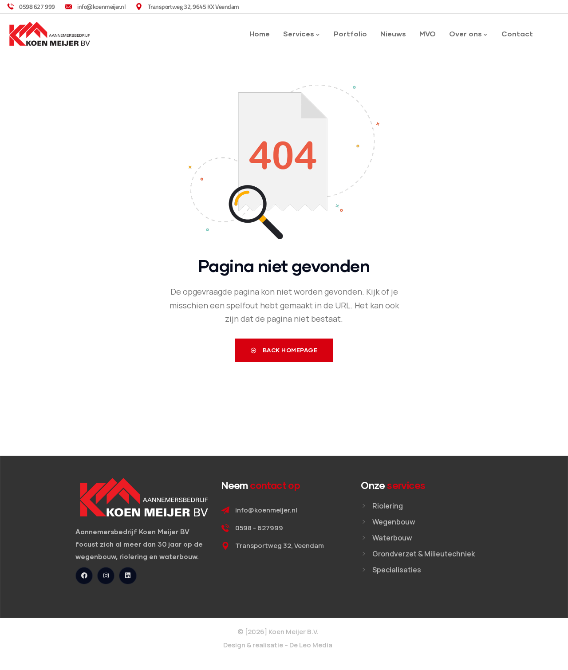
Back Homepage (289, 350)
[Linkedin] (127, 575)
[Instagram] (105, 575)
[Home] (49, 34)
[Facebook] (84, 575)
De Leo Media (310, 645)
